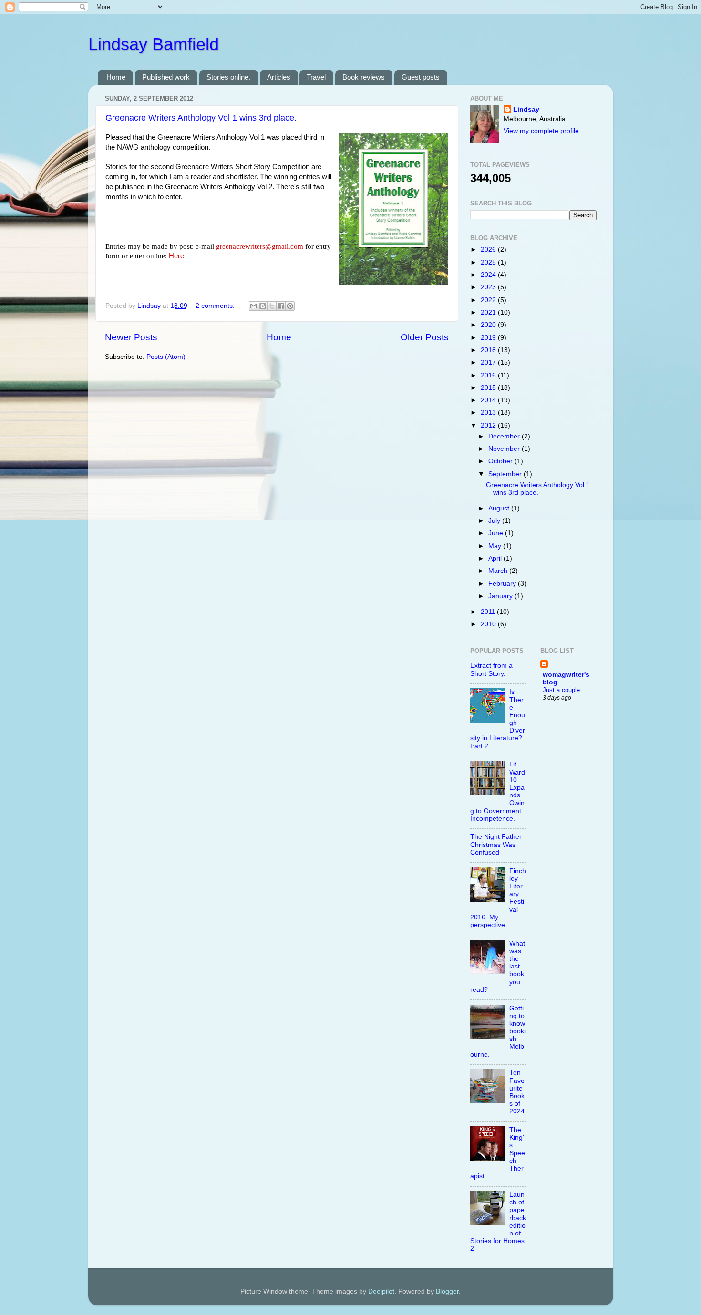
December (505, 436)
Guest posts (421, 77)
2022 (489, 300)
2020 (489, 324)
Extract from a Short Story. (491, 669)
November (505, 448)
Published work (166, 77)
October (501, 461)
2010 (489, 624)
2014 (489, 400)
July (495, 520)
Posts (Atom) (166, 356)
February (503, 583)
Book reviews (363, 77)
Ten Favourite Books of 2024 (517, 1092)
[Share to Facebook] (281, 306)
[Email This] (253, 306)
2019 (489, 337)
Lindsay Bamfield (153, 44)
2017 (489, 362)
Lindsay (526, 109)
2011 (489, 611)
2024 (489, 274)
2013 (489, 412)
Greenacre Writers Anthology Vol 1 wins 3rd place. (201, 117)
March (498, 570)
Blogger (447, 1291)
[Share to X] (272, 306)
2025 (489, 262)
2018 (489, 350)
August (499, 508)
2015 (489, 387)
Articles (278, 77)
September (506, 474)
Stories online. (228, 77)
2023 (489, 287)
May (495, 546)
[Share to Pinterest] (290, 306)
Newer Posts (131, 337)
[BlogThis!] (263, 306)
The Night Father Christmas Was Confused (496, 844)
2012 (489, 425)
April (496, 558)
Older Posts (425, 337)
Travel (316, 77)
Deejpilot (381, 1291)
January (501, 596)
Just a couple (561, 689)
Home (115, 77)
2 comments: (216, 305)
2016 (489, 375)
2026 (489, 249)
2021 (489, 312)
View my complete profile (541, 130)
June (496, 533)
